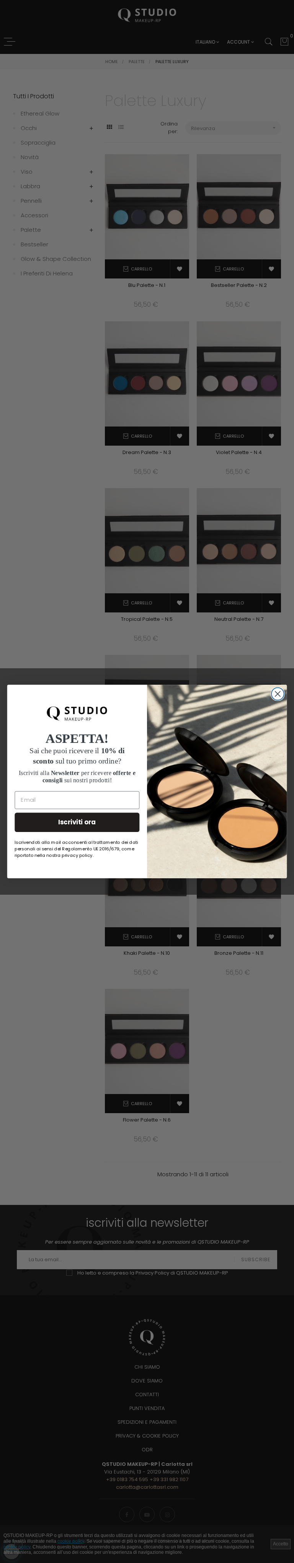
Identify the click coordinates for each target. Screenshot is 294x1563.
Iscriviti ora (77, 821)
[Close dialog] (277, 694)
